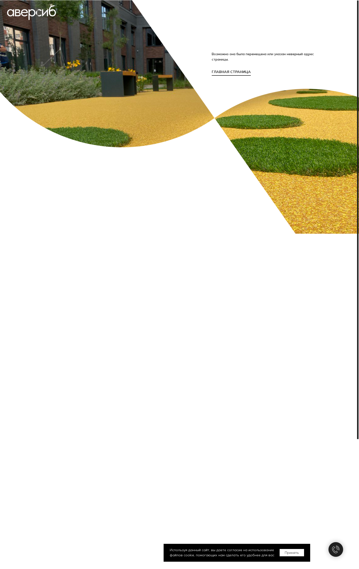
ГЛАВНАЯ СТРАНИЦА (231, 72)
